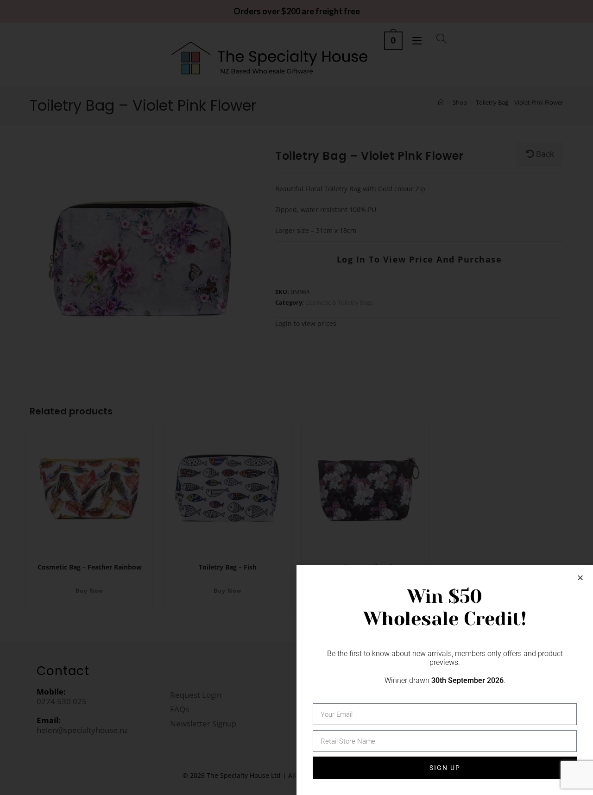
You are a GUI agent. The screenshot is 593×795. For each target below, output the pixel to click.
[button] (580, 577)
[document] (296, 397)
